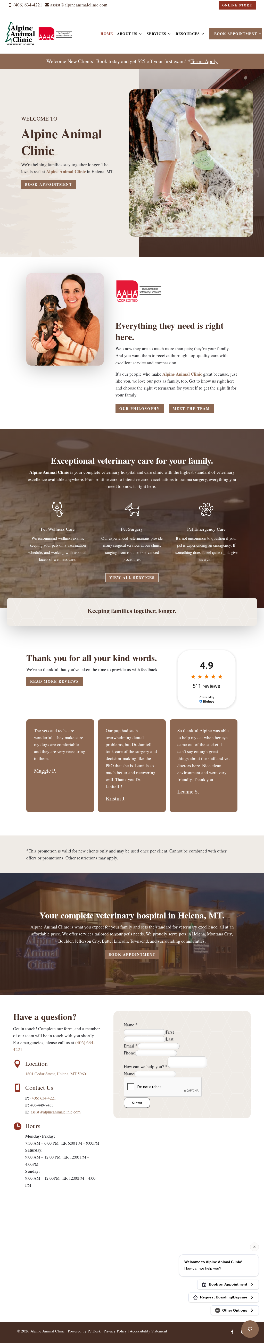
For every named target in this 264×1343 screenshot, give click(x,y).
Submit (137, 1102)
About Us (127, 33)
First (170, 1032)
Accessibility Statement (148, 1330)
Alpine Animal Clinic (66, 171)
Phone (129, 1053)
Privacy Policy (115, 1330)
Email (131, 1046)
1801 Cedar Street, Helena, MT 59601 (56, 1073)
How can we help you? (146, 1066)
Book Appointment (235, 33)
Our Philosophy (139, 408)
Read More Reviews (54, 681)
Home (107, 33)
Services (156, 33)
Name (131, 1025)
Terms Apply (204, 61)
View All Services (132, 577)
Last (170, 1039)
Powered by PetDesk (84, 1330)
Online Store (237, 5)
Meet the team (191, 408)
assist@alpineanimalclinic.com (55, 1111)
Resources (188, 33)
